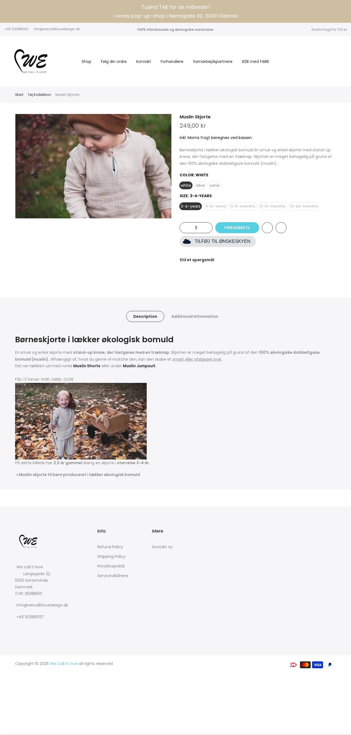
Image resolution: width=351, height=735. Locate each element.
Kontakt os (162, 547)
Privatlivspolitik (111, 566)
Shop (86, 61)
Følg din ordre (114, 61)
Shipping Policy (111, 556)
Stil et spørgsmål (197, 260)
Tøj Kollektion (39, 94)
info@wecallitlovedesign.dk (57, 29)
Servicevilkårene (112, 575)
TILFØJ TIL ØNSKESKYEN (222, 241)
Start (19, 94)
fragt (205, 137)
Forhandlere (172, 61)
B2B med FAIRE (255, 61)
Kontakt (143, 61)
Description (145, 316)
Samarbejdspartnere (213, 61)
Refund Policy (110, 547)
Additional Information (194, 316)
